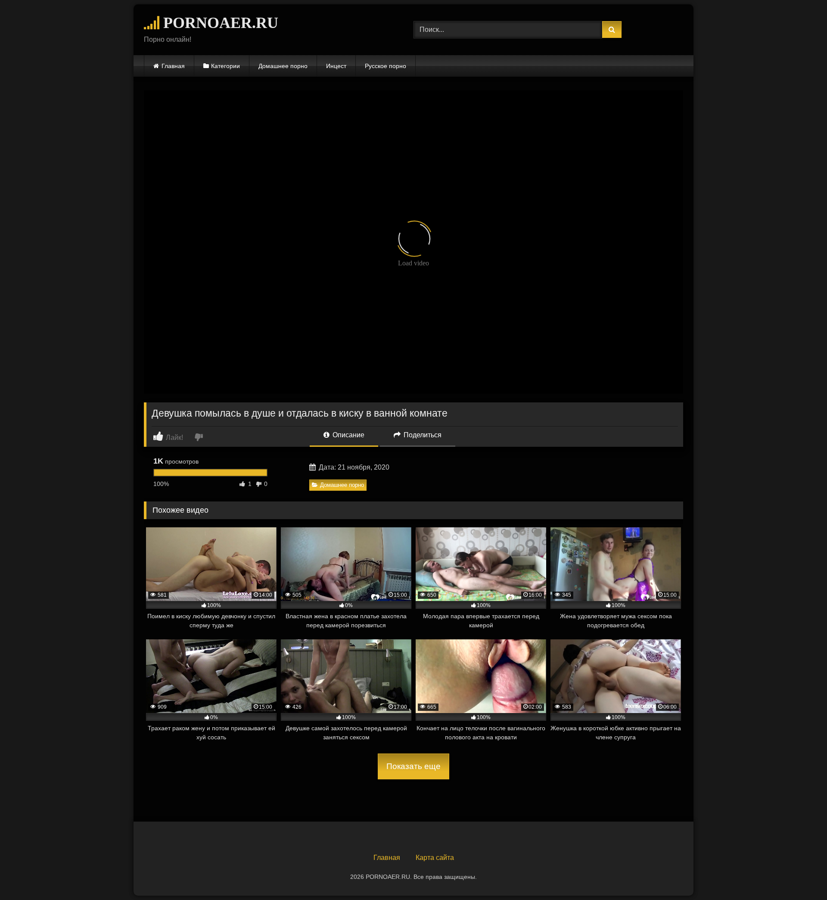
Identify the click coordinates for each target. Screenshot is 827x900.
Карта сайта (435, 857)
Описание (347, 435)
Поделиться (421, 435)
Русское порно (385, 65)
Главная (173, 65)
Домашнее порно (283, 65)
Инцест (336, 65)
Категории (225, 65)
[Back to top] (800, 874)
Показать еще (413, 766)
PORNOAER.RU (218, 22)
